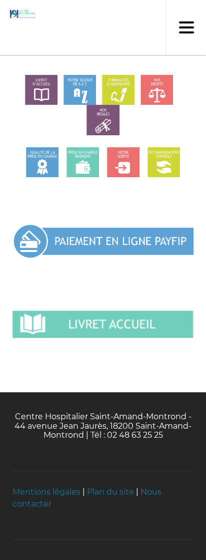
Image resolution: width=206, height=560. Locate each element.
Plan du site (110, 492)
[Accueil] (20, 14)
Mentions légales (46, 492)
